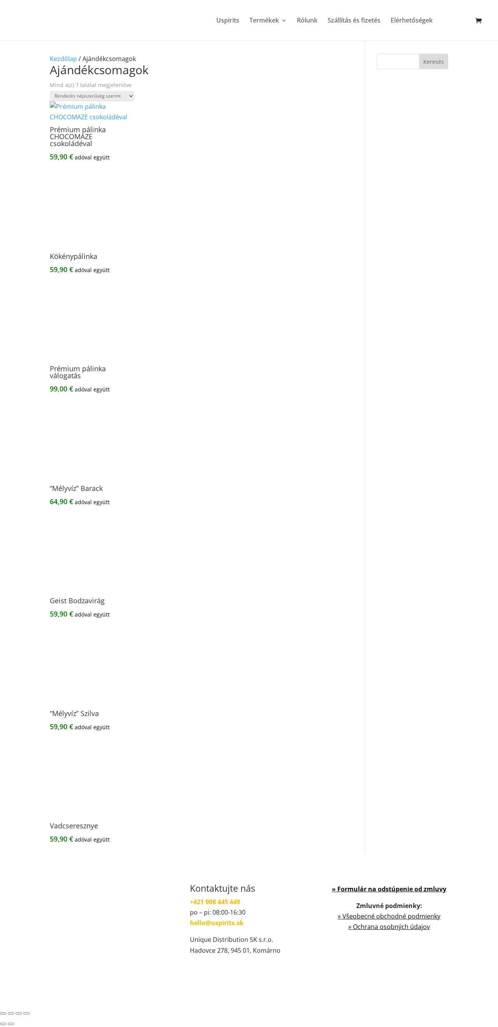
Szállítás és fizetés (354, 20)
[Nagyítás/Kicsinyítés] (3, 1013)
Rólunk (307, 20)
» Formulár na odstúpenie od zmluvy (389, 889)
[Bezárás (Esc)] (26, 1013)
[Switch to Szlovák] (463, 28)
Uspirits (227, 20)
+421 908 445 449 (215, 902)
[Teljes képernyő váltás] (11, 1013)
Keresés (433, 61)
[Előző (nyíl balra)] (3, 1024)
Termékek (264, 20)
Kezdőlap (63, 58)
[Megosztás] (19, 1013)
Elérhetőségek (412, 20)
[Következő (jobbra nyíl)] (11, 1024)
